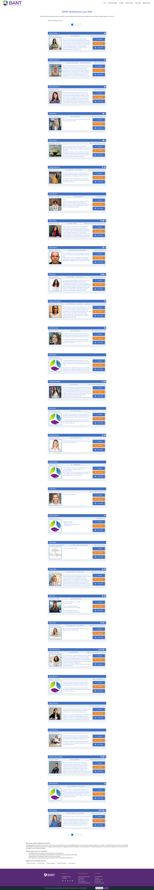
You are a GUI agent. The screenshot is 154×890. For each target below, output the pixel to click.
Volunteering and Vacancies (84, 883)
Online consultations (51, 863)
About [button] (104, 3)
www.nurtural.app (100, 63)
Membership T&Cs (99, 879)
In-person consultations (62, 863)
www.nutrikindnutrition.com (98, 625)
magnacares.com (101, 250)
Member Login (98, 881)
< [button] (69, 24)
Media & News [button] (138, 3)
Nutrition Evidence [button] (129, 3)
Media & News (81, 878)
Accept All (106, 888)
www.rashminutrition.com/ (98, 36)
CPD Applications (82, 881)
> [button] (80, 24)
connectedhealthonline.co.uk (98, 143)
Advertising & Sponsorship (84, 876)
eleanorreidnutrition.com (99, 572)
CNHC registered (72, 863)
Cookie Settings (99, 888)
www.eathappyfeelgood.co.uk (97, 384)
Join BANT (97, 878)
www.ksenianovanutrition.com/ (97, 170)
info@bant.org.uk (67, 876)
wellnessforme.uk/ (100, 89)
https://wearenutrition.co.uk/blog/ (97, 652)
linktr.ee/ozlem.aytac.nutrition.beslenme (95, 223)
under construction (100, 545)
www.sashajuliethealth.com (98, 706)
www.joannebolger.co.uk (99, 813)
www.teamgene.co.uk (100, 679)
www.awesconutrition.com (98, 277)
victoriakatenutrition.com (99, 331)
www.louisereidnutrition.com (98, 491)
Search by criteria (40, 863)
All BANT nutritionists (31, 863)
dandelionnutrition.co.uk (99, 116)
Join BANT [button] (121, 3)
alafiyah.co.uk (101, 518)
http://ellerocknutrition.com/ (98, 759)
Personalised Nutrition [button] (112, 3)
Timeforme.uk (101, 197)
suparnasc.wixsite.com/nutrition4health (95, 304)
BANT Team (81, 879)
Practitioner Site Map (99, 883)
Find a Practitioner (99, 876)
